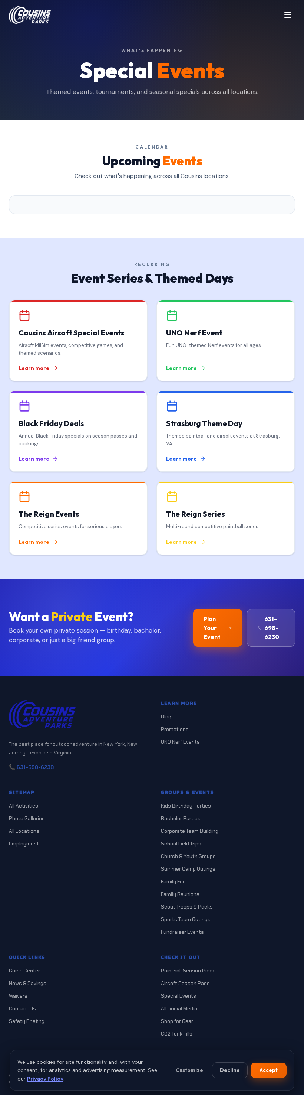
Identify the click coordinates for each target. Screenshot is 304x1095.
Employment (24, 843)
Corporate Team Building (189, 831)
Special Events (178, 995)
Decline (230, 1070)
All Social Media (179, 1008)
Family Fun (173, 881)
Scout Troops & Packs (187, 906)
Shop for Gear (177, 1021)
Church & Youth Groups (188, 856)
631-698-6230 (271, 627)
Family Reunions (180, 894)
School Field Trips (181, 843)
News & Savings (27, 983)
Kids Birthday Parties (186, 805)
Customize (189, 1070)
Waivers (18, 995)
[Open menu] (287, 14)
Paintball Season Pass (187, 970)
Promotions (175, 729)
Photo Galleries (27, 818)
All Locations (24, 831)
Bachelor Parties (181, 818)
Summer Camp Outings (188, 868)
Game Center (24, 970)
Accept (269, 1070)
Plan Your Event (212, 627)
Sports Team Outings (186, 919)
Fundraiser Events (182, 932)
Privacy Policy (45, 1078)
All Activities (23, 805)
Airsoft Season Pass (185, 983)
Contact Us (22, 1008)
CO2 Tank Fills (176, 1033)
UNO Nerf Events (180, 741)
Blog (166, 716)
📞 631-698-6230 (31, 767)
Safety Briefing (26, 1021)
